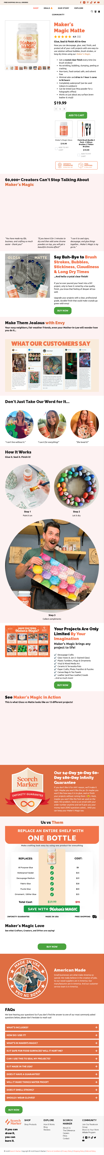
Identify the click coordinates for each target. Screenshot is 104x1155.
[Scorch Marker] (13, 11)
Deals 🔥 (48, 8)
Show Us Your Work (90, 1130)
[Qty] (56, 109)
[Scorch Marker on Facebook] (81, 2)
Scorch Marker (15, 1151)
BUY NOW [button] (62, 310)
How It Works (49, 1124)
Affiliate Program (89, 1132)
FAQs (65, 1136)
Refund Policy (91, 1151)
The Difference (69, 1131)
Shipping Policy (78, 1151)
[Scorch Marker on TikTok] (91, 2)
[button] (63, 129)
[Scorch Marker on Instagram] (84, 2)
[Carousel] (27, 42)
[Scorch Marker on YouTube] (98, 2)
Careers (66, 1133)
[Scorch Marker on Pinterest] (88, 2)
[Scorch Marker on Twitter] (95, 2)
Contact (66, 1139)
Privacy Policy (67, 1151)
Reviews (47, 1130)
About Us (67, 1128)
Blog (46, 1127)
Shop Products (30, 1124)
